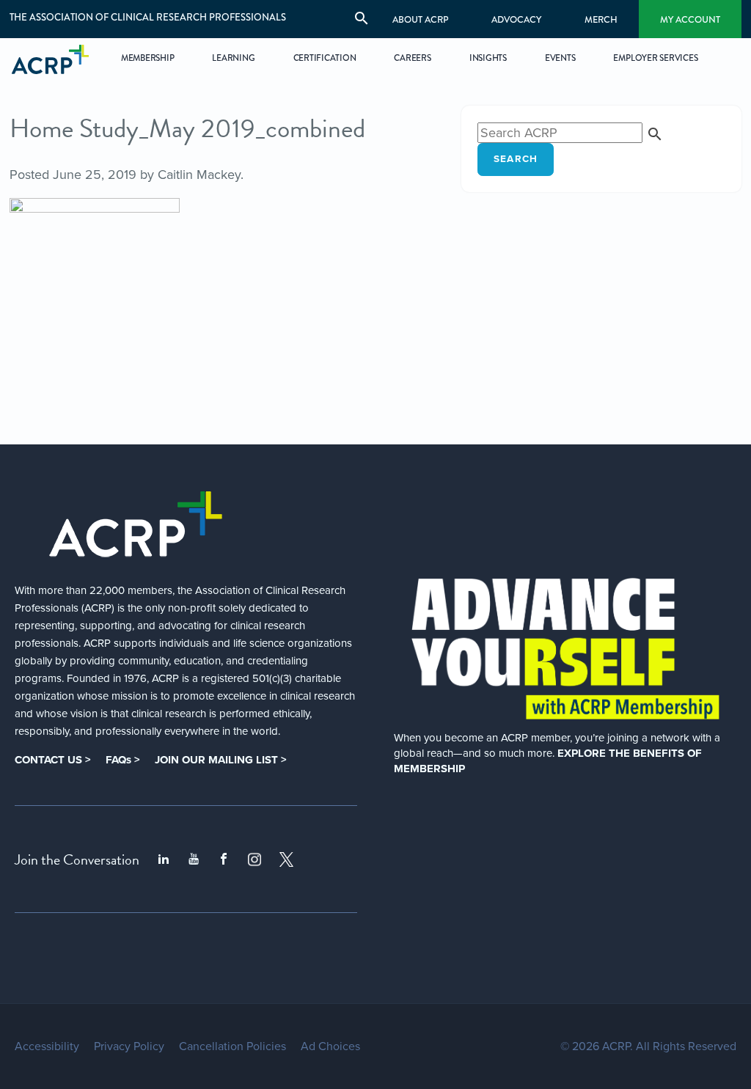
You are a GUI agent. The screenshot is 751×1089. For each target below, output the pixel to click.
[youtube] (193, 859)
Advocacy (516, 19)
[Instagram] (254, 859)
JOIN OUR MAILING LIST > (221, 759)
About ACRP (420, 19)
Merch (601, 19)
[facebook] (224, 859)
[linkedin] (163, 859)
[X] (286, 859)
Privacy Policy (129, 1046)
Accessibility (47, 1046)
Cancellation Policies (232, 1046)
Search (516, 159)
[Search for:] (570, 133)
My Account (690, 19)
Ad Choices (330, 1046)
